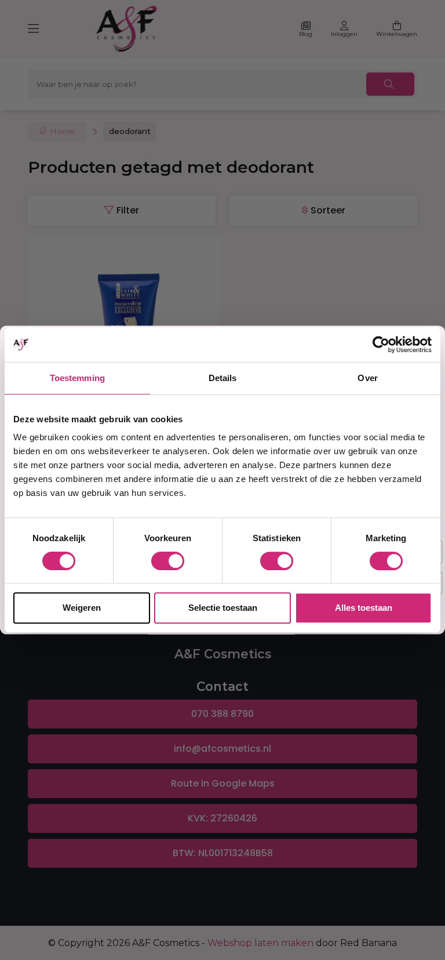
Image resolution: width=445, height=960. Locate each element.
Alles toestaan (363, 608)
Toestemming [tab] (77, 378)
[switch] (167, 561)
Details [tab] (223, 378)
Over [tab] (367, 378)
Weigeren (82, 608)
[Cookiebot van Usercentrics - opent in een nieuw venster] (381, 344)
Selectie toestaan (222, 608)
